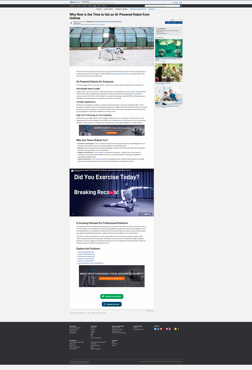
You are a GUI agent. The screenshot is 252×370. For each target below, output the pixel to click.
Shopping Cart (73, 332)
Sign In (180, 2)
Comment (174, 22)
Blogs (94, 5)
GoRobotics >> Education (121, 9)
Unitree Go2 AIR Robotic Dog (86, 252)
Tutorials (84, 5)
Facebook (158, 329)
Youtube (161, 329)
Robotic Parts (73, 343)
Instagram (170, 329)
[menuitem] (99, 9)
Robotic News (152, 9)
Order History (73, 331)
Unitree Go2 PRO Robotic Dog (86, 254)
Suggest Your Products (117, 329)
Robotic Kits (93, 343)
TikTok (178, 329)
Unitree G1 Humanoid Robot (86, 258)
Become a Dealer (116, 327)
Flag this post (151, 310)
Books (92, 347)
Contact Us (135, 327)
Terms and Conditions (96, 337)
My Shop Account (74, 329)
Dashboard (72, 5)
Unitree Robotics (83, 229)
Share (180, 22)
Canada (158, 361)
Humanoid (89, 24)
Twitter (164, 329)
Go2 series (99, 152)
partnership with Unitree (119, 74)
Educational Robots (95, 345)
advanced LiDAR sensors (124, 120)
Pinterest (167, 329)
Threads (173, 329)
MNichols (164, 61)
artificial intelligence (80, 24)
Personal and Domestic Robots (77, 342)
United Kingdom (164, 361)
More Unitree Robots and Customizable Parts (91, 263)
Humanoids (97, 21)
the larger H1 (103, 96)
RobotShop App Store (96, 349)
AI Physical (99, 9)
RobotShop (90, 21)
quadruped (102, 24)
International (179, 361)
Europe (170, 361)
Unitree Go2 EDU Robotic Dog (86, 256)
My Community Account (75, 327)
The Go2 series (130, 91)
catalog (78, 243)
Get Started (175, 2)
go (181, 6)
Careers (114, 345)
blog (86, 24)
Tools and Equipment (74, 347)
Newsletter (155, 329)
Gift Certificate (73, 349)
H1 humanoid (98, 159)
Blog (102, 21)
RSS (175, 329)
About (113, 342)
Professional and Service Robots (98, 342)
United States (152, 361)
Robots (90, 5)
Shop (99, 5)
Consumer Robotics (108, 9)
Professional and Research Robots (138, 9)
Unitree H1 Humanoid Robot (86, 261)
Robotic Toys (73, 345)
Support (104, 5)
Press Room (115, 343)
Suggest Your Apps (116, 331)
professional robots (96, 24)
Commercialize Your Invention (119, 332)
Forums (79, 5)
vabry (163, 84)
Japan (174, 361)
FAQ (92, 336)
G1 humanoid (101, 143)
